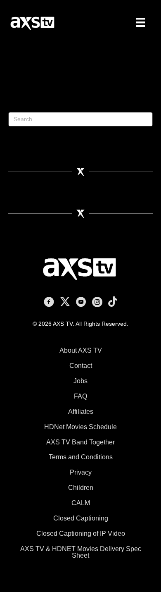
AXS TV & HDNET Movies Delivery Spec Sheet (80, 552)
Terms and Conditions (81, 457)
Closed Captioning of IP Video (80, 533)
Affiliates (80, 411)
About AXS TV (80, 350)
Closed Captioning (80, 518)
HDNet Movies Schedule (80, 426)
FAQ (80, 396)
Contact (80, 365)
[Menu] (140, 22)
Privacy (81, 472)
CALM (80, 502)
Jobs (80, 380)
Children (80, 487)
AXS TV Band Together (80, 442)
